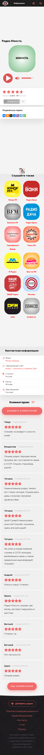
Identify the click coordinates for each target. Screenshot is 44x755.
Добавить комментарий (22, 411)
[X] (10, 115)
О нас (22, 724)
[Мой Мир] (14, 115)
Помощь (22, 729)
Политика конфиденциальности (22, 711)
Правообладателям (22, 715)
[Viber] (17, 115)
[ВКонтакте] (4, 115)
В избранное (13, 101)
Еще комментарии (22, 686)
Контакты (22, 720)
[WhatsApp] (24, 115)
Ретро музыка (12, 361)
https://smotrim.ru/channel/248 (21, 368)
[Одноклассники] (7, 115)
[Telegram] (21, 115)
